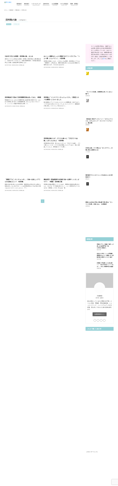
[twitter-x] (95, 320)
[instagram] (98, 320)
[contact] (104, 320)
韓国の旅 (9, 24)
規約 (104, 58)
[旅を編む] (8, 4)
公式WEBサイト (99, 314)
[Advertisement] (23, 129)
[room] (101, 320)
